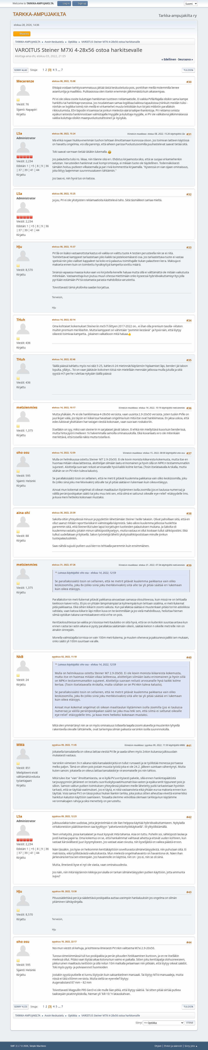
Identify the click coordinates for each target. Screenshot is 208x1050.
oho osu (22, 452)
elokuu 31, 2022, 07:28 (63, 564)
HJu (19, 246)
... (59, 70)
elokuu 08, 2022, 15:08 (63, 81)
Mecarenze (25, 81)
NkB (19, 656)
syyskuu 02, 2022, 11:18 (64, 656)
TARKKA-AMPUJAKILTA (39, 14)
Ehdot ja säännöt (173, 1045)
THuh (20, 319)
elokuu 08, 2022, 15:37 (63, 246)
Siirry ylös (20, 1006)
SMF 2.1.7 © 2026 (19, 1046)
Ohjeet (158, 1045)
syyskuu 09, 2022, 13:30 (64, 891)
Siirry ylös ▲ (191, 1045)
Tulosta (188, 70)
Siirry (139, 1022)
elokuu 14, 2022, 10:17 (63, 407)
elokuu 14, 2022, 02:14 (63, 319)
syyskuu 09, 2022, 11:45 (64, 744)
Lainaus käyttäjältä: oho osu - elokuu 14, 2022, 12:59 (87, 573)
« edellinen (168, 59)
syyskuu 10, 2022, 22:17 (64, 941)
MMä (20, 745)
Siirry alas (20, 70)
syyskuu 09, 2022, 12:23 (64, 816)
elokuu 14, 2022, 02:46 (63, 359)
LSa (19, 133)
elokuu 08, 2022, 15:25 (63, 193)
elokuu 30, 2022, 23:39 (63, 512)
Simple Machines (37, 1046)
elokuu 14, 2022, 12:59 (63, 452)
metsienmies (26, 407)
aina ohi (23, 512)
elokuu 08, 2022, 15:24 (63, 133)
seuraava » (185, 59)
